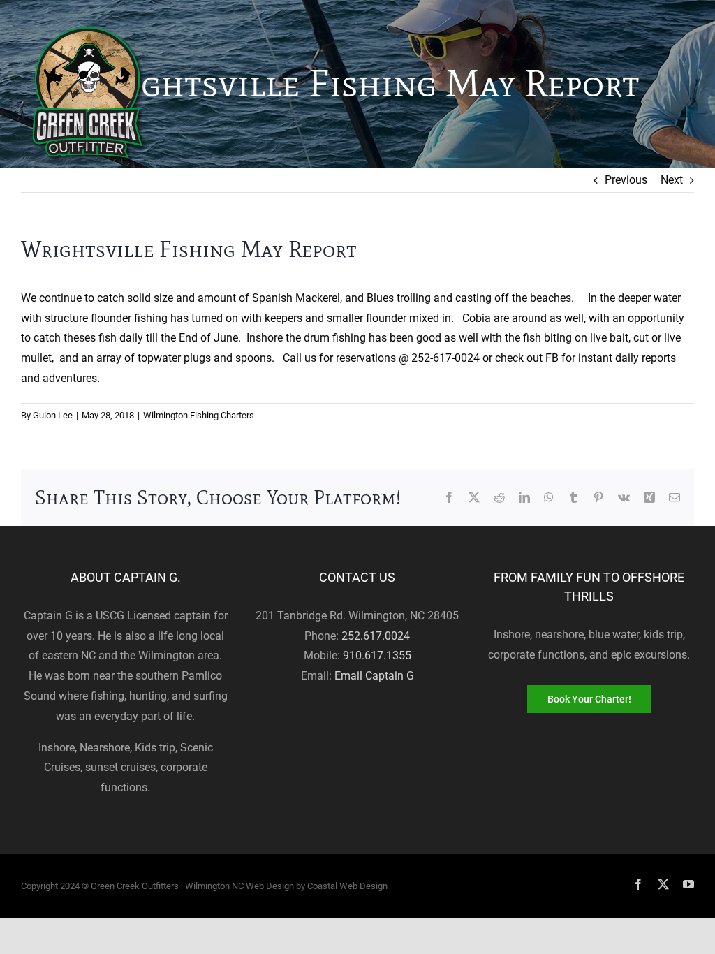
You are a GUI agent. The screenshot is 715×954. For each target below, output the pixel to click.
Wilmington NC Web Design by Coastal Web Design (286, 886)
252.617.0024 (375, 636)
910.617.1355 (377, 655)
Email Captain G (374, 675)
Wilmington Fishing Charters (198, 415)
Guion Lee (53, 415)
